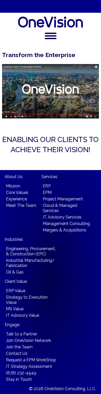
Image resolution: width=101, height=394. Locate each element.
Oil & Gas (15, 272)
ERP (47, 186)
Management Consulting (66, 223)
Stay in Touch (19, 379)
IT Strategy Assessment (29, 366)
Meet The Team (21, 205)
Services (49, 176)
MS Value (15, 308)
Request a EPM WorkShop (31, 359)
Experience (16, 198)
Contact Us (16, 353)
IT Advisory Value (22, 315)
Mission (13, 186)
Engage (12, 324)
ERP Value (15, 290)
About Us (14, 176)
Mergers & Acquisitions (64, 230)
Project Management (63, 198)
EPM (47, 192)
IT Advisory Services (62, 217)
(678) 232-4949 (21, 372)
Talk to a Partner (21, 334)
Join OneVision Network (28, 340)
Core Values (17, 192)
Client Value (16, 281)
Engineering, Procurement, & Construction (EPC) (31, 251)
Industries (14, 239)
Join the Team (19, 346)
